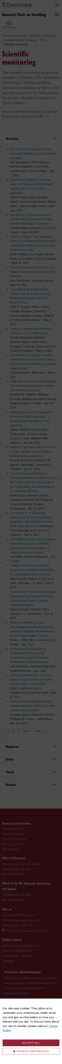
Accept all (31, 1042)
